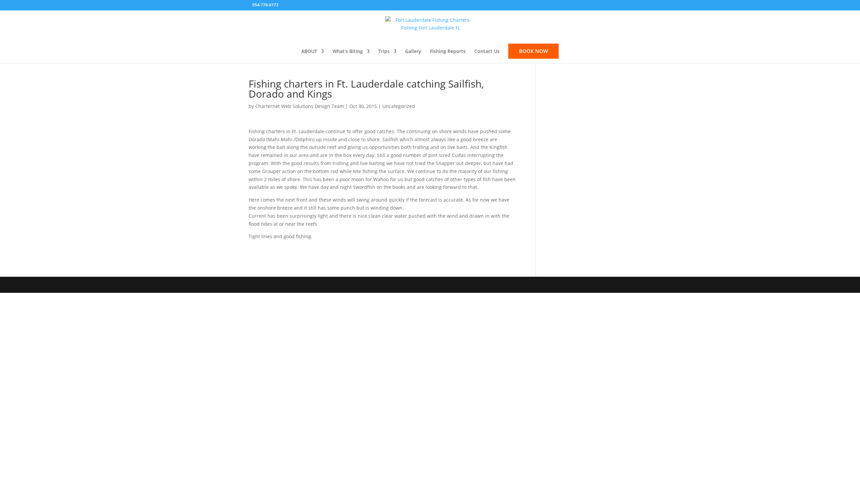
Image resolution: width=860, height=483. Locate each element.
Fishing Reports (448, 51)
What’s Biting (348, 51)
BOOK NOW (533, 51)
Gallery (413, 51)
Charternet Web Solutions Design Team (299, 106)
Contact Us (487, 51)
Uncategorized (398, 106)
